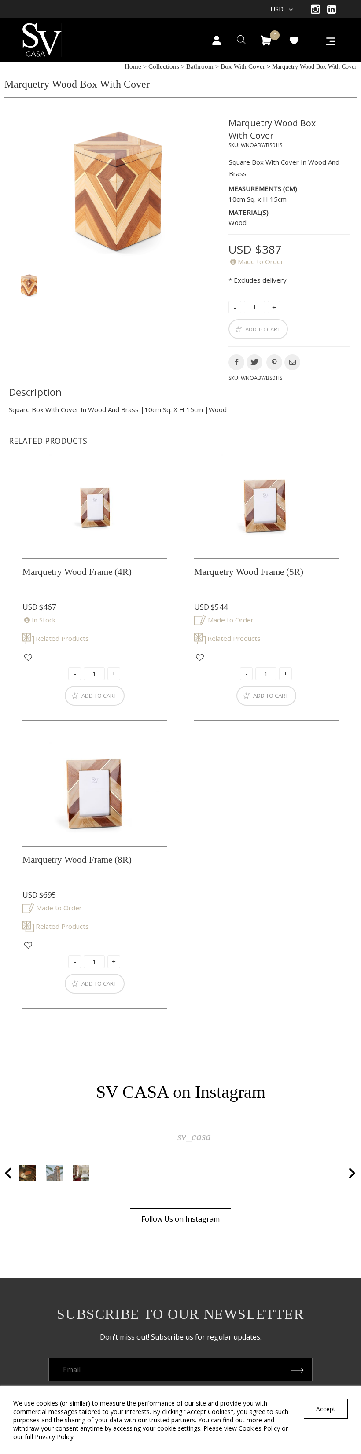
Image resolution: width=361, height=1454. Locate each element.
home (133, 66)
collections (163, 66)
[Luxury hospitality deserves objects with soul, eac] (27, 1173)
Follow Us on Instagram (180, 1219)
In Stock (43, 619)
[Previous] (8, 1173)
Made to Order (261, 261)
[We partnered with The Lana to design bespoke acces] (54, 1173)
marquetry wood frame (77, 572)
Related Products (62, 638)
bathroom (200, 66)
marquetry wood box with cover (272, 129)
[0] (266, 40)
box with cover (243, 66)
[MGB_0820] (115, 191)
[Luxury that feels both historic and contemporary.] (81, 1173)
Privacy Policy (54, 1436)
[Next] (353, 1173)
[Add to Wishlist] (28, 657)
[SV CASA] (53, 37)
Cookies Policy (259, 1428)
